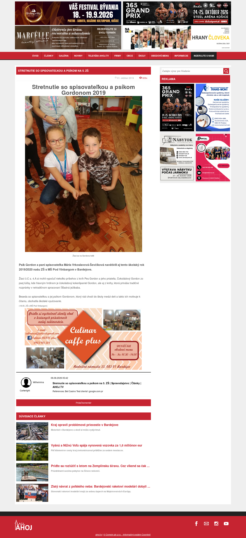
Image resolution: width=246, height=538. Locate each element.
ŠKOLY (142, 55)
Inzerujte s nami (204, 55)
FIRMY (117, 55)
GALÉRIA (64, 55)
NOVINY (78, 55)
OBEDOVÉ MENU (160, 55)
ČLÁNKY (48, 55)
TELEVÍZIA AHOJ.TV (98, 55)
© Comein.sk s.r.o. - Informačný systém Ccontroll (127, 534)
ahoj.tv (98, 534)
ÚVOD (35, 55)
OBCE (130, 55)
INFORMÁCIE (181, 55)
